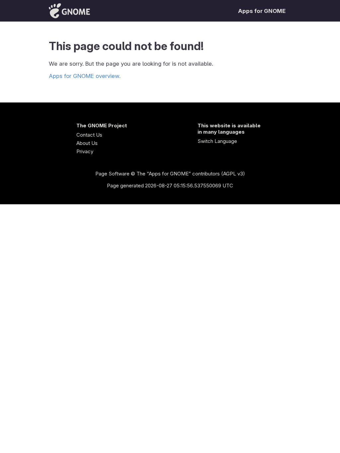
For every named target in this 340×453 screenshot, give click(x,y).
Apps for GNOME (262, 11)
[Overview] (69, 10)
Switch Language (217, 141)
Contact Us (89, 135)
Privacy (84, 151)
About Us (87, 143)
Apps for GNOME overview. (85, 76)
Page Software (112, 173)
